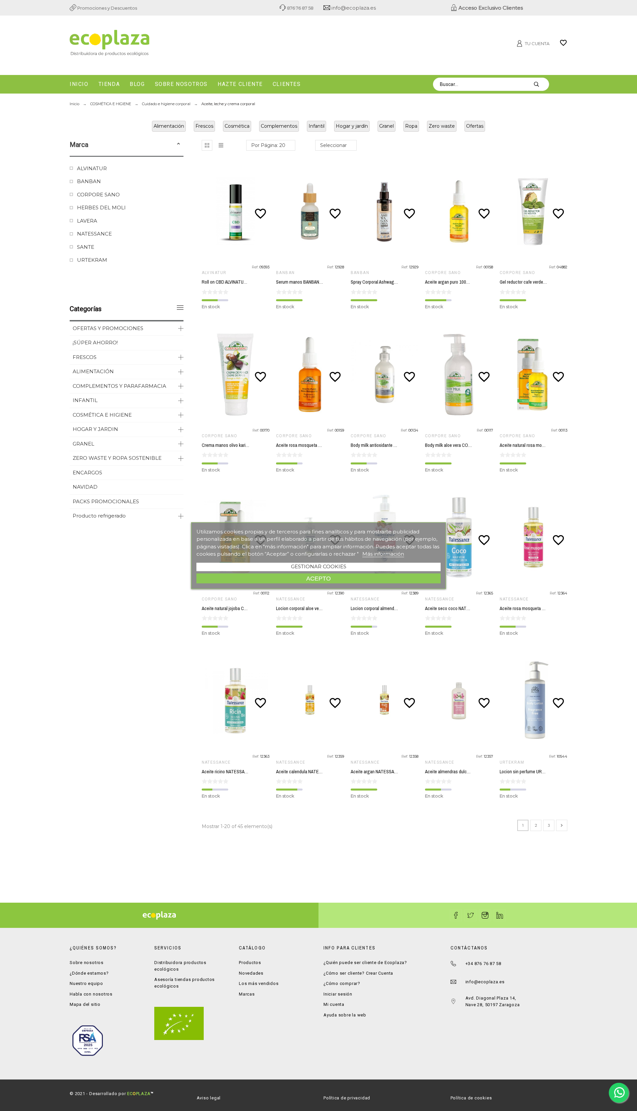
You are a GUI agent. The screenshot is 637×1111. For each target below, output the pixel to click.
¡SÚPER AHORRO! (95, 342)
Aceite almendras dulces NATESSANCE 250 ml (469, 771)
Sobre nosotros (87, 962)
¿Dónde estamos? (89, 973)
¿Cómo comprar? (341, 983)
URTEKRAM (92, 260)
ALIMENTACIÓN (93, 371)
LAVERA (87, 221)
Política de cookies (471, 1097)
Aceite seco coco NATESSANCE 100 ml (462, 608)
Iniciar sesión (337, 994)
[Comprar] (237, 211)
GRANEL (83, 444)
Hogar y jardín (352, 126)
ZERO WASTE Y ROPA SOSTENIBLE (117, 458)
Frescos (204, 126)
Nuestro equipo (86, 983)
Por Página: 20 (268, 145)
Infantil (316, 126)
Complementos (279, 126)
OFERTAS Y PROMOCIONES (108, 328)
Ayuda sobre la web (344, 1014)
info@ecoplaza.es (353, 8)
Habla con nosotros (91, 994)
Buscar (540, 84)
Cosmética (237, 126)
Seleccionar (333, 145)
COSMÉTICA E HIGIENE (102, 415)
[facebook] (456, 915)
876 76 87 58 (300, 8)
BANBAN (89, 181)
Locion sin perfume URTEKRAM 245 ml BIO (540, 771)
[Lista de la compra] (563, 45)
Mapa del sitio (85, 1004)
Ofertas (474, 126)
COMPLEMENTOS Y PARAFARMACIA (119, 386)
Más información (383, 554)
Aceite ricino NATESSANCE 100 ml (234, 771)
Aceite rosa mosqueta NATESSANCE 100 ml (541, 608)
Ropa (411, 126)
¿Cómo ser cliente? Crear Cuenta (358, 973)
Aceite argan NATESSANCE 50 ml (382, 771)
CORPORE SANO (98, 194)
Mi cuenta (333, 1004)
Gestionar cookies (318, 566)
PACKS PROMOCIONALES (106, 501)
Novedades (251, 973)
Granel (386, 126)
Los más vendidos (258, 983)
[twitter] (470, 915)
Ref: (255, 267)
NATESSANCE (94, 234)
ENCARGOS (87, 472)
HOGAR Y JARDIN (95, 429)
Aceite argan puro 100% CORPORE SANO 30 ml (470, 282)
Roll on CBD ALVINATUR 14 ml (230, 282)
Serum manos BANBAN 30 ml (303, 282)
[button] (178, 144)
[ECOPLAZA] (149, 44)
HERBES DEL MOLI (101, 207)
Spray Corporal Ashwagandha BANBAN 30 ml (392, 282)
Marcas (247, 994)
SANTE (85, 247)
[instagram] (485, 915)
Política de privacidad (346, 1097)
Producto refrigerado (99, 516)
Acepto (318, 578)
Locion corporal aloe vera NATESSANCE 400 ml (320, 608)
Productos (250, 962)
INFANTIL (85, 400)
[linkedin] (500, 915)
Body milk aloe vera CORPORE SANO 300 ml (467, 445)
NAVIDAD (85, 487)
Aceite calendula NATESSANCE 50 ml (311, 771)
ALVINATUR (92, 168)
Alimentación (169, 126)
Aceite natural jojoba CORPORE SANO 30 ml (243, 608)
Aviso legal (209, 1097)
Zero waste (442, 126)
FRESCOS (85, 357)
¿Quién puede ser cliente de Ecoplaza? (365, 962)
